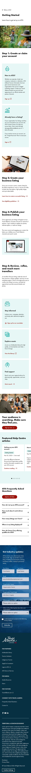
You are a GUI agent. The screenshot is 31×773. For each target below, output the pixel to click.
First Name (6, 568)
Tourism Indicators (7, 656)
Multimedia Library (7, 652)
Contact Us (5, 705)
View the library (9, 353)
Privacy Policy (5, 762)
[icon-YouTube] (5, 713)
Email (4, 576)
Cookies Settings (8, 770)
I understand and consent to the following (15, 619)
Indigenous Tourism (7, 660)
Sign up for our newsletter (15, 323)
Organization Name (8, 584)
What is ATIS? (7, 10)
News (3, 683)
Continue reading (9, 468)
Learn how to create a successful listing (13, 196)
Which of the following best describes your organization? (14, 608)
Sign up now (8, 428)
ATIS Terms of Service (8, 671)
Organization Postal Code (10, 592)
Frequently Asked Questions (9, 702)
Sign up (7, 99)
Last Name (20, 568)
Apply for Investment (7, 663)
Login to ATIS (5, 667)
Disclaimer (5, 760)
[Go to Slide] (11, 478)
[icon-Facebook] (3, 713)
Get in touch (8, 384)
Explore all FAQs (9, 497)
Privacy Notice (8, 620)
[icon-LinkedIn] (8, 713)
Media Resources (6, 680)
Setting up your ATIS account (11, 448)
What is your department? (10, 600)
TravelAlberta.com (7, 692)
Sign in (7, 142)
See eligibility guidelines (9, 201)
